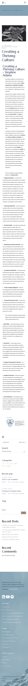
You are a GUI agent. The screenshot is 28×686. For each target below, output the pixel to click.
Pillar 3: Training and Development (12, 616)
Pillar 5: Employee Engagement (11, 622)
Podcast (4, 663)
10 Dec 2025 (7, 477)
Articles (4, 656)
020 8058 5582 (13, 589)
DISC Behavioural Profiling (10, 638)
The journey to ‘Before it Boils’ (10, 539)
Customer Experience (8, 641)
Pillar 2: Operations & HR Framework (13, 613)
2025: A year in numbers (10, 479)
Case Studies (7, 463)
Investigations (6, 647)
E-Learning (5, 644)
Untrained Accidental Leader (11, 491)
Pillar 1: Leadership (7, 610)
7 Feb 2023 (6, 45)
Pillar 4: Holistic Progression (10, 619)
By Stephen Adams (10, 46)
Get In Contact (6, 666)
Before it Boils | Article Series (10, 534)
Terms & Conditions (7, 684)
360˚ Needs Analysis (8, 635)
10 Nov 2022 (7, 488)
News (4, 48)
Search (4, 510)
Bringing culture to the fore (10, 537)
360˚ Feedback (6, 631)
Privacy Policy (18, 684)
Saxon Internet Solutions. (11, 680)
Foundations (6, 607)
